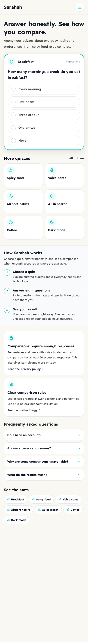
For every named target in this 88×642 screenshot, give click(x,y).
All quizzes (76, 158)
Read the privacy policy (24, 369)
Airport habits (20, 509)
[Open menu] (79, 7)
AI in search (50, 509)
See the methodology (22, 410)
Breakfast (17, 499)
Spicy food (43, 499)
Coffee (75, 509)
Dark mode (18, 520)
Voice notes (70, 499)
